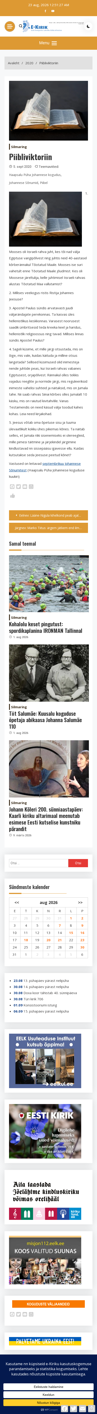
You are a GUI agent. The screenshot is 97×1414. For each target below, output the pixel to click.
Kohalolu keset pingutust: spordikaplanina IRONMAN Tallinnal (45, 627)
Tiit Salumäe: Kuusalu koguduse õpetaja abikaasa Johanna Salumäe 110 (45, 720)
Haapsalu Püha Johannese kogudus (35, 175)
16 (82, 932)
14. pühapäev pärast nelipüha (46, 986)
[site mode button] (88, 26)
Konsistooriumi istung (40, 1005)
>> (80, 902)
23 (82, 940)
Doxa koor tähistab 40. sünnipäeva (50, 993)
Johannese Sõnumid (23, 183)
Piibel (44, 183)
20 (48, 940)
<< (16, 902)
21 (60, 940)
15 (71, 932)
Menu (44, 42)
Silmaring (19, 146)
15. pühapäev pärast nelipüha (46, 1011)
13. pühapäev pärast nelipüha (46, 980)
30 (82, 947)
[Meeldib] (12, 496)
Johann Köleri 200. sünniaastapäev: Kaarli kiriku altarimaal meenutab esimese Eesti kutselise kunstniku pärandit (46, 819)
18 (26, 940)
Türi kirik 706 (33, 999)
